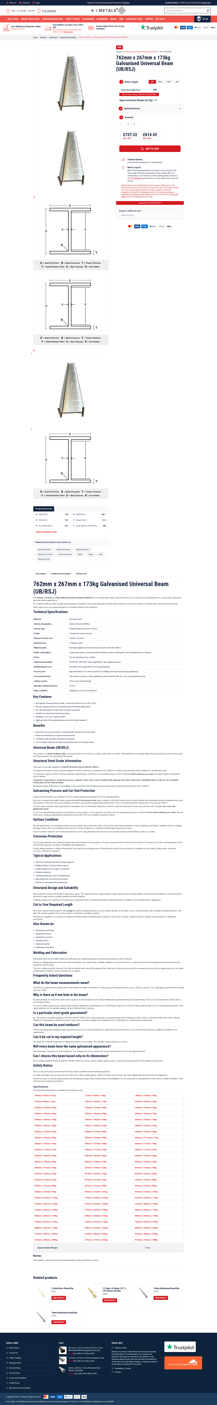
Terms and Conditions (17, 1378)
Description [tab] (41, 574)
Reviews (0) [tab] (81, 574)
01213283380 (49, 10)
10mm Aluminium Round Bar (64, 1312)
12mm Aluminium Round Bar (166, 1288)
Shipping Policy (15, 1363)
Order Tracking (15, 1358)
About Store (14, 1348)
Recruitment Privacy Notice (20, 1388)
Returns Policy (14, 1368)
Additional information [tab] (61, 574)
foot (169, 82)
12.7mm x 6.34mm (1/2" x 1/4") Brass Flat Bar (114, 1289)
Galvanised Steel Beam (141, 52)
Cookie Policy (14, 1383)
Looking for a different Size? (150, 203)
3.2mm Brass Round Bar (62, 1288)
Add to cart (152, 148)
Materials (154, 52)
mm (152, 82)
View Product (58, 1298)
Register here (206, 3)
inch (160, 82)
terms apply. (68, 32)
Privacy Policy (14, 1373)
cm (177, 82)
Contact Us (13, 1353)
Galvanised (129, 52)
